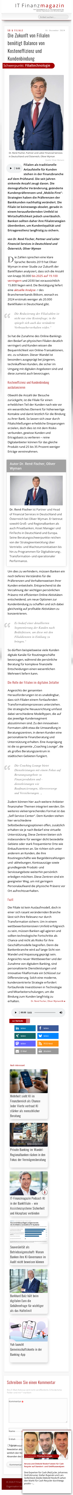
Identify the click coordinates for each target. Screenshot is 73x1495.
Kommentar (16, 1401)
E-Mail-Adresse (16, 1442)
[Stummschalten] (61, 1012)
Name (16, 1431)
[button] (25, 1028)
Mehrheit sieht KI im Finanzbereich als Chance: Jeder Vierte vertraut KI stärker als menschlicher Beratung (25, 1106)
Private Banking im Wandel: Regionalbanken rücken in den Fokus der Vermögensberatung (28, 1154)
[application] (14, 168)
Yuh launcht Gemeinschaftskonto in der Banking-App (26, 1349)
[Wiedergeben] (10, 168)
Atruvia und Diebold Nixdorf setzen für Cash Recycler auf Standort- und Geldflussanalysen (44, 1465)
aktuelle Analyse (25, 290)
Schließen (69, 1432)
